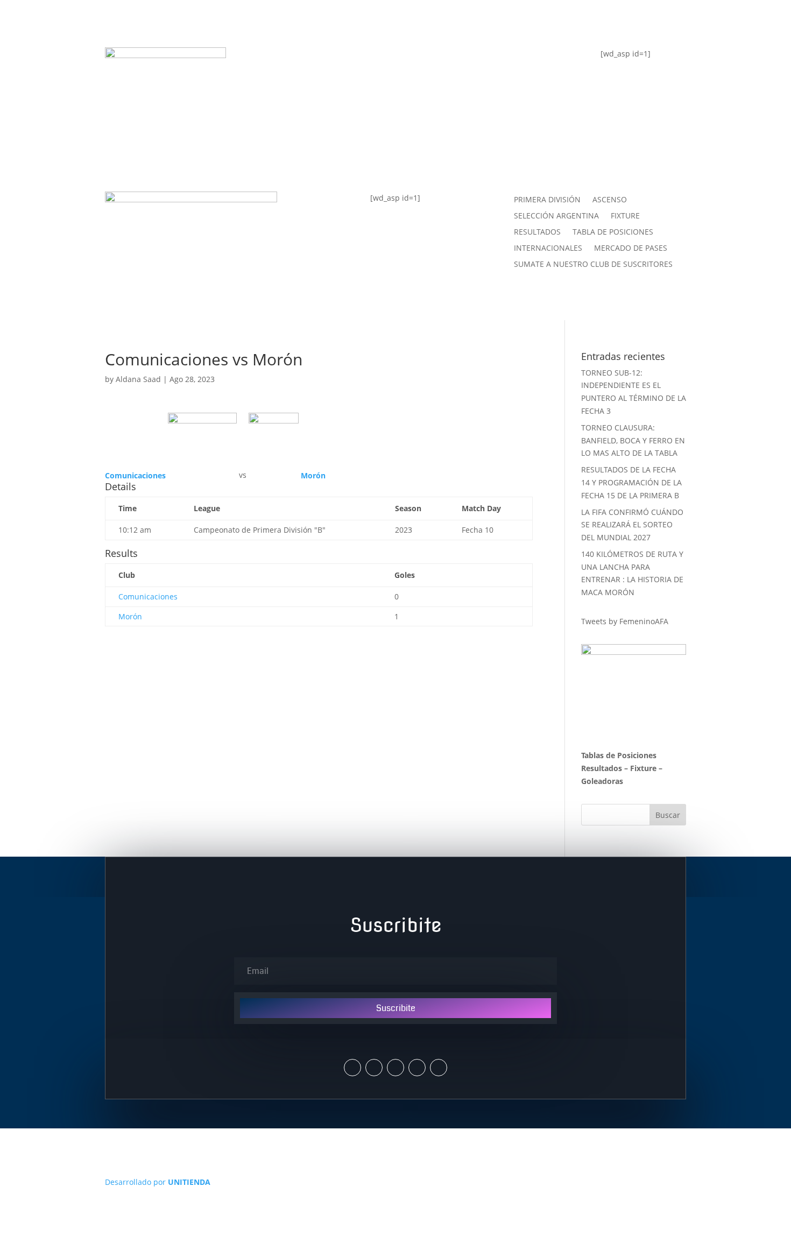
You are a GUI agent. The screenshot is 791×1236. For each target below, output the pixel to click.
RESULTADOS (537, 232)
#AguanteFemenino (319, 146)
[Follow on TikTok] (438, 1067)
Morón (130, 616)
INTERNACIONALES (548, 248)
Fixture (643, 768)
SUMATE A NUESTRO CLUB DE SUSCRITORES (593, 264)
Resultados (601, 768)
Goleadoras (602, 781)
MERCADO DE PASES (630, 248)
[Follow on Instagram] (374, 1067)
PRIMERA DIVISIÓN (547, 200)
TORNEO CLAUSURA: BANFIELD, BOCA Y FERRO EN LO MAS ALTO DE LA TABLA (633, 440)
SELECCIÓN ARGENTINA (556, 216)
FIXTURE (291, 103)
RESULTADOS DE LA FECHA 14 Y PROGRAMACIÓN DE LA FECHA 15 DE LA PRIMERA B (631, 482)
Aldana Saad (138, 379)
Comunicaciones (148, 596)
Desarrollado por (157, 1182)
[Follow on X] (352, 1067)
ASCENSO (609, 200)
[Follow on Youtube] (417, 1067)
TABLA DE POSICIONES (327, 60)
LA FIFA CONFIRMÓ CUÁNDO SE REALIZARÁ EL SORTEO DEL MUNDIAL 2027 (632, 525)
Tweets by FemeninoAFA (624, 621)
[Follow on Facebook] (395, 1067)
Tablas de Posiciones (618, 755)
